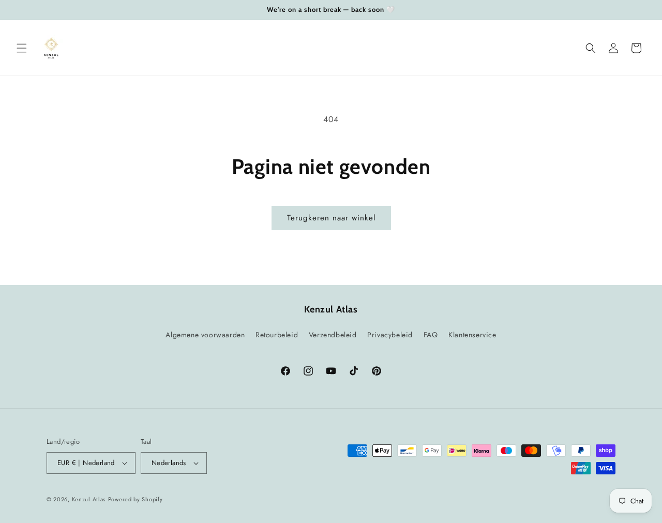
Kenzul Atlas (89, 499)
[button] (21, 48)
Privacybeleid (390, 335)
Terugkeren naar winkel (331, 217)
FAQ (431, 335)
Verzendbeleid (333, 335)
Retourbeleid (276, 335)
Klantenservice (472, 335)
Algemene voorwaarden (205, 335)
